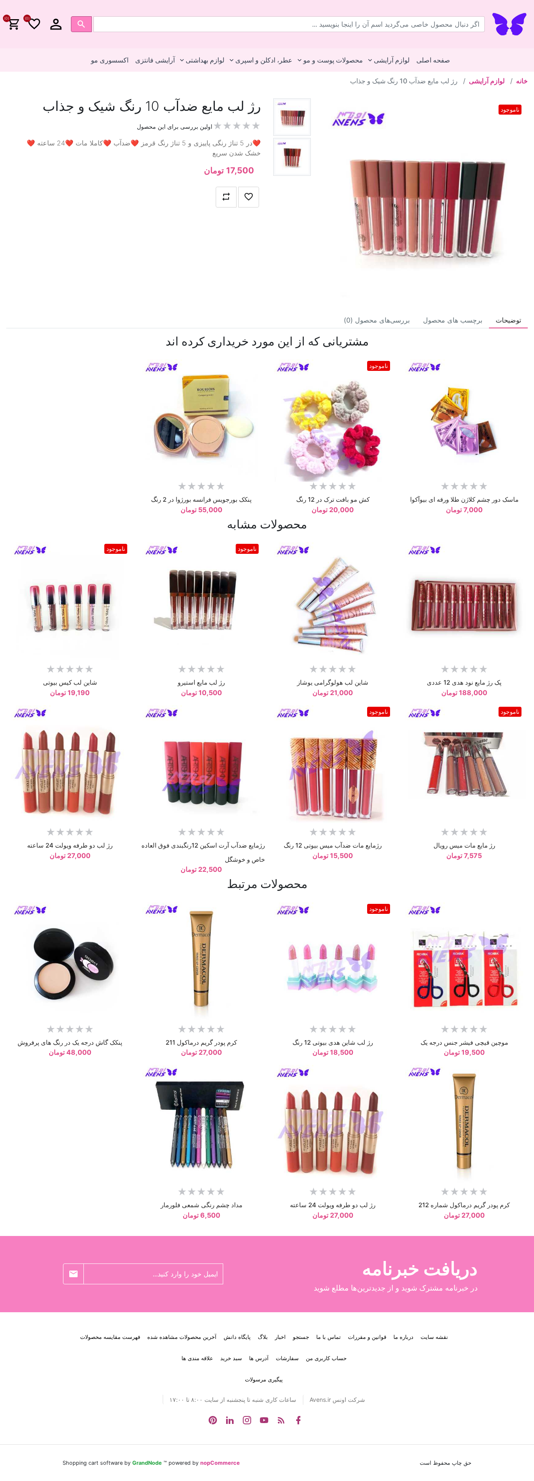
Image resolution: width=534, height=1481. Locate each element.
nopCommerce (220, 1463)
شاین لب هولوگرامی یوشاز (332, 682)
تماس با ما (328, 1336)
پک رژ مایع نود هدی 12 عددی (464, 682)
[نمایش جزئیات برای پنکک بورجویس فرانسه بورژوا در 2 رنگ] (201, 418)
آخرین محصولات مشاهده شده (182, 1336)
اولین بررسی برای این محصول (174, 126)
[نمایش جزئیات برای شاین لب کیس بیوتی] (70, 601)
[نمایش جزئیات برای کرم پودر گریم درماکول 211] (201, 961)
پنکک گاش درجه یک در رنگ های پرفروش (70, 1042)
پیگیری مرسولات (264, 1379)
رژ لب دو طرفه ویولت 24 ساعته (70, 845)
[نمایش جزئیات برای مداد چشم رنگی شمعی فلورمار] (201, 1123)
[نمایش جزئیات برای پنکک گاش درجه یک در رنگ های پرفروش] (70, 961)
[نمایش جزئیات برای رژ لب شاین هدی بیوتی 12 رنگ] (332, 961)
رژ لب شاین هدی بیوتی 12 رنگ (332, 1042)
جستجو (301, 1336)
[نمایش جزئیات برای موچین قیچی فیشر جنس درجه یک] (464, 961)
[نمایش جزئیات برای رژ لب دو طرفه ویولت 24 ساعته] (70, 764)
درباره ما (403, 1336)
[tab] (508, 320)
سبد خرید (231, 1358)
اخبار (280, 1336)
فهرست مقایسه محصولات (110, 1336)
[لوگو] (509, 23)
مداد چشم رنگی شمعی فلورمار (201, 1205)
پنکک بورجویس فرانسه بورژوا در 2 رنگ (201, 499)
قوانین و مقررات (367, 1336)
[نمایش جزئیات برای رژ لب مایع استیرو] (201, 601)
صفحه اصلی (433, 60)
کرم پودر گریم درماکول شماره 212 (464, 1205)
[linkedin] (230, 1420)
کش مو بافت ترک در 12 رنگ (333, 499)
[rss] (281, 1420)
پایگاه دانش (237, 1336)
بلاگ (263, 1336)
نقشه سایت (434, 1336)
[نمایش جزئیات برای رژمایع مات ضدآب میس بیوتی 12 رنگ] (332, 764)
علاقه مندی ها (197, 1358)
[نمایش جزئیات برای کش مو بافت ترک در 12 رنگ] (332, 418)
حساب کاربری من (326, 1358)
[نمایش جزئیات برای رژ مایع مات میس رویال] (464, 764)
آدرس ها (259, 1358)
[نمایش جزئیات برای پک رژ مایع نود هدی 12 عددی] (464, 601)
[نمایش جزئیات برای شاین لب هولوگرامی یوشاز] (332, 601)
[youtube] (264, 1420)
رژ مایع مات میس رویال (464, 845)
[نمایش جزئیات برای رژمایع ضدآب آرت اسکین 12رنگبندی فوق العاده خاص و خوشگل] (201, 764)
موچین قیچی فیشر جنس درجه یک (464, 1042)
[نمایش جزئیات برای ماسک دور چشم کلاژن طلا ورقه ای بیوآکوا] (464, 418)
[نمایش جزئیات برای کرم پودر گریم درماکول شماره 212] (464, 1123)
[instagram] (247, 1420)
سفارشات (287, 1358)
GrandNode (147, 1463)
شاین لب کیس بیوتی (70, 682)
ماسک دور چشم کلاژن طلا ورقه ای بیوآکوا (464, 499)
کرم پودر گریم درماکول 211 (201, 1042)
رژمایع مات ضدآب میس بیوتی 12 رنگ (333, 845)
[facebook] (298, 1420)
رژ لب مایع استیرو (201, 682)
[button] (56, 24)
